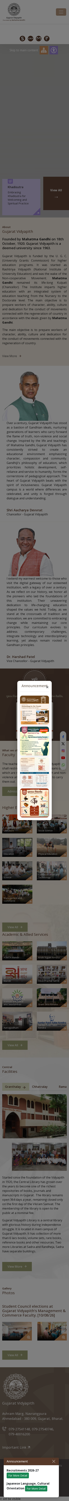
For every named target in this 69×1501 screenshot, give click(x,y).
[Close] (54, 1461)
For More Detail (17, 1475)
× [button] (47, 686)
